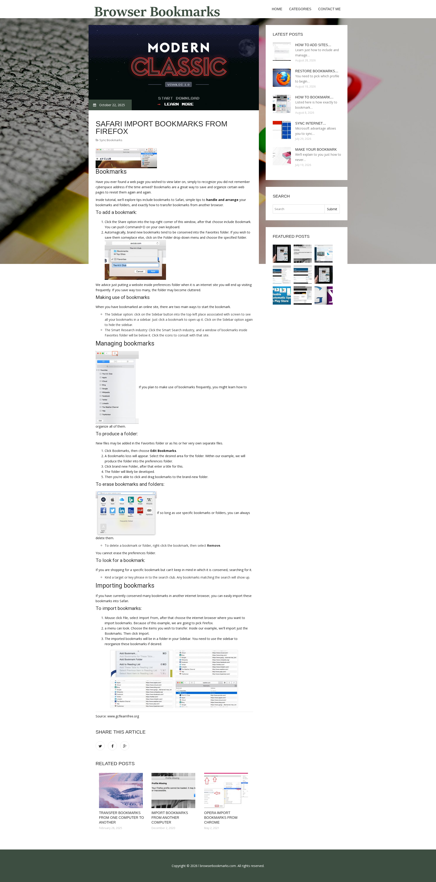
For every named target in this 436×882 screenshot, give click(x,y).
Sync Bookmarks (110, 140)
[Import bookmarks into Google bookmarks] (324, 295)
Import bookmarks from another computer (169, 817)
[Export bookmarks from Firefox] (282, 275)
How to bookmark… (314, 97)
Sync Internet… (310, 123)
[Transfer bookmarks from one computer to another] (122, 790)
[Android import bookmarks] (282, 295)
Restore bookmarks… (316, 71)
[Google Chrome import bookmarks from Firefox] (303, 275)
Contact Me (329, 9)
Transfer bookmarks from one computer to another (121, 817)
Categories (300, 9)
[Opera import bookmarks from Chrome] (227, 790)
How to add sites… (313, 45)
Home (277, 9)
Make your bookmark (316, 149)
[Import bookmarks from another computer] (174, 790)
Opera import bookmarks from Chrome (221, 817)
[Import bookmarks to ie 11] (303, 295)
